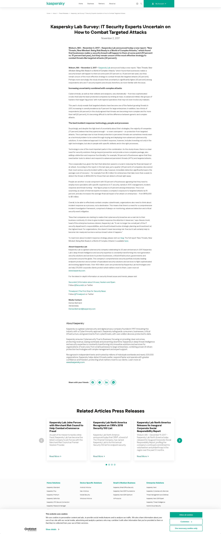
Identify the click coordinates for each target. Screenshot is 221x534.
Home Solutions (53, 483)
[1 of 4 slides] (106, 464)
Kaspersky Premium (53, 495)
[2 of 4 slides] (109, 464)
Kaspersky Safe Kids (53, 498)
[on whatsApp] (113, 382)
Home (81, 3)
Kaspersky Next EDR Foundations (124, 491)
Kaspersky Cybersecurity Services (157, 491)
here (126, 241)
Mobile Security (85, 495)
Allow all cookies (186, 515)
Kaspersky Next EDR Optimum (122, 495)
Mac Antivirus (84, 491)
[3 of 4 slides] (111, 464)
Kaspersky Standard (53, 487)
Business (90, 3)
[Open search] (141, 3)
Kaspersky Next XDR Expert (155, 498)
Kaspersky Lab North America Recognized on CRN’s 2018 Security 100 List (110, 425)
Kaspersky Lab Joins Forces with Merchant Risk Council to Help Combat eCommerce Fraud (66, 427)
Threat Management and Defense (157, 495)
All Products (117, 498)
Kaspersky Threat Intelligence (156, 502)
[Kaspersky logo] (56, 3)
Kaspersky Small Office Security (123, 487)
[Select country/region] (137, 3)
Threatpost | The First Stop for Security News (87, 291)
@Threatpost (79, 294)
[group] (67, 439)
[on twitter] (99, 382)
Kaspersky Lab (104, 68)
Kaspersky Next (151, 487)
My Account (160, 4)
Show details (51, 529)
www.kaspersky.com (77, 271)
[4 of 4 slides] (114, 464)
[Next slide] (179, 440)
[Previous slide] (41, 440)
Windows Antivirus (86, 498)
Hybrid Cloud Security (154, 506)
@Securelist (79, 285)
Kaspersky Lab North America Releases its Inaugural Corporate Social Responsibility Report (154, 427)
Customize (184, 522)
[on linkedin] (106, 382)
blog (122, 238)
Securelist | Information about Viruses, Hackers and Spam (92, 282)
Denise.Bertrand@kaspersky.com (82, 309)
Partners (102, 3)
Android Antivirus (85, 487)
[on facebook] (92, 382)
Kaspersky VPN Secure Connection (58, 502)
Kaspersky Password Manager (56, 506)
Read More (54, 456)
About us (112, 3)
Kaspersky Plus (51, 491)
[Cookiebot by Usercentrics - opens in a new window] (30, 529)
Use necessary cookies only (186, 528)
